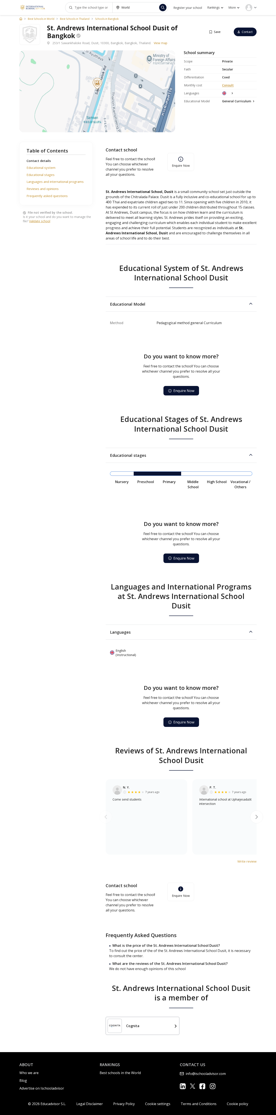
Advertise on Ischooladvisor (41, 1088)
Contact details (39, 161)
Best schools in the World (120, 1072)
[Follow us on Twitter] (192, 1086)
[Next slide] (256, 816)
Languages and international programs (55, 182)
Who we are (29, 1072)
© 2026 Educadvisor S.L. (47, 1103)
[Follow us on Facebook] (202, 1086)
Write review (247, 861)
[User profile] (251, 7)
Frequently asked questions (47, 196)
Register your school (187, 8)
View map (160, 43)
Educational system (41, 168)
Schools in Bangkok (107, 19)
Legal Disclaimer (89, 1103)
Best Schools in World (41, 19)
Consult (228, 85)
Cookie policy (237, 1103)
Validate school (39, 221)
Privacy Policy (124, 1103)
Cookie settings (157, 1103)
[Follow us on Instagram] (212, 1086)
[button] (181, 304)
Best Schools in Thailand (74, 19)
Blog (23, 1080)
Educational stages (41, 175)
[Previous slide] (105, 816)
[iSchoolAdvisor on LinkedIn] (183, 1086)
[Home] (20, 18)
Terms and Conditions (198, 1103)
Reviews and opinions (43, 189)
